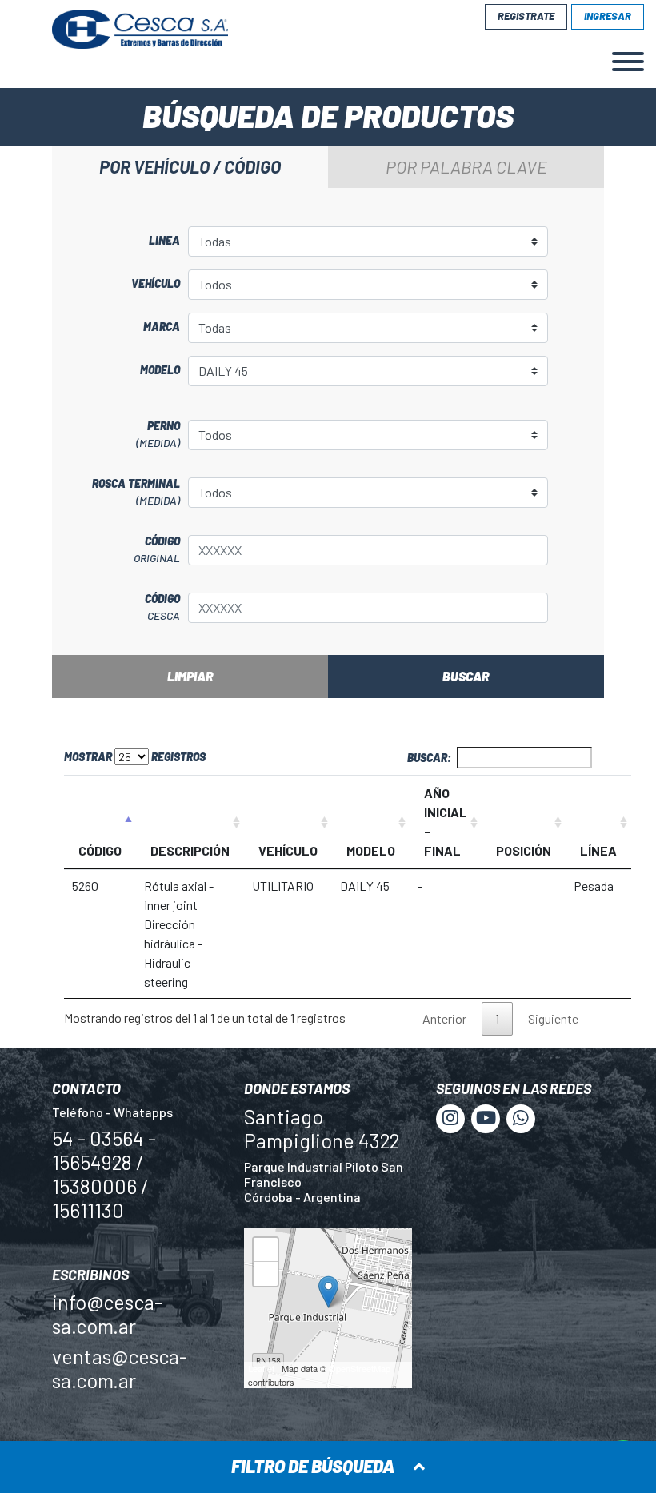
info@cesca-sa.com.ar (107, 1314)
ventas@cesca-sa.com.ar (119, 1368)
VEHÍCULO (288, 850)
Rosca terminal (136, 492)
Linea (164, 240)
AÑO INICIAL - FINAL (445, 821)
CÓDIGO (100, 850)
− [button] (266, 1276)
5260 (85, 885)
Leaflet (261, 1368)
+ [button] (266, 1253)
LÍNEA (598, 850)
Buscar (466, 676)
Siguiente (553, 1018)
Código (157, 549)
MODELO (370, 850)
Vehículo (155, 283)
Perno (158, 434)
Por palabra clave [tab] (466, 166)
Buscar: (429, 757)
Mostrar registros (135, 757)
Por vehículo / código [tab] (190, 166)
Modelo (160, 370)
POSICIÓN (523, 850)
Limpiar (190, 676)
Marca (161, 326)
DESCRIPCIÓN (190, 850)
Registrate (526, 16)
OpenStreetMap (359, 1368)
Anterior (444, 1018)
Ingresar (607, 16)
